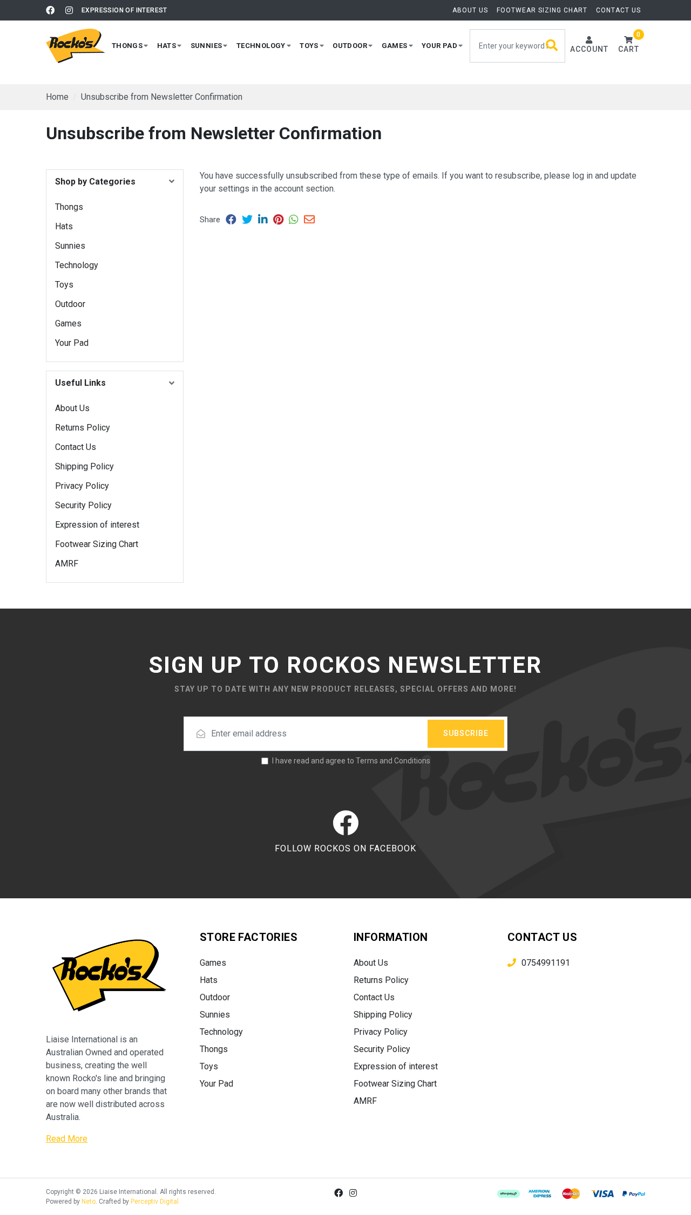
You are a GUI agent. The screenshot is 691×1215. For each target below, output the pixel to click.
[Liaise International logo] (75, 46)
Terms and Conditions (393, 760)
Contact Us (618, 10)
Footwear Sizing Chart (542, 10)
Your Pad (72, 343)
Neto (89, 1201)
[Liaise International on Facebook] (50, 10)
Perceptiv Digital (155, 1201)
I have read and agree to (351, 760)
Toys (64, 284)
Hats (64, 226)
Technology (76, 265)
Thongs (69, 207)
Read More (66, 1139)
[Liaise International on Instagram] (69, 10)
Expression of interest (124, 10)
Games (68, 323)
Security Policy (83, 505)
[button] (130, 45)
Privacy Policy (82, 486)
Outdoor (70, 304)
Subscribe (466, 733)
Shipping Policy (84, 466)
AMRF (66, 563)
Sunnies (70, 246)
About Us (470, 10)
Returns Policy (82, 427)
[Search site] (552, 46)
